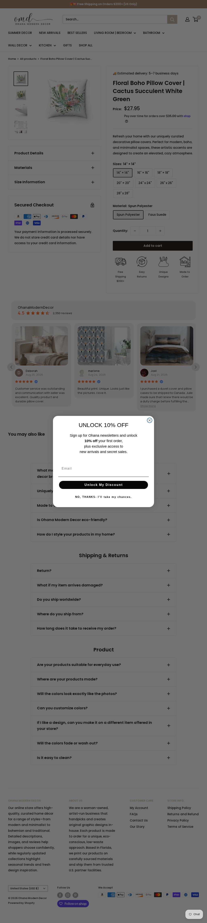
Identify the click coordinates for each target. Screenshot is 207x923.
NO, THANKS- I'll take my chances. (103, 496)
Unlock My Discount (103, 485)
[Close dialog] (149, 420)
